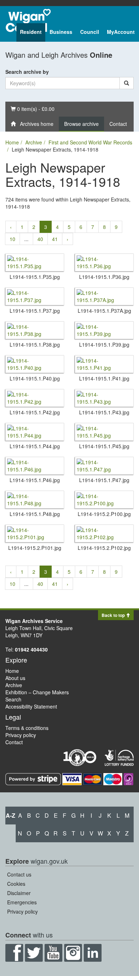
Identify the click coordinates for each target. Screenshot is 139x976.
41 (55, 238)
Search (13, 699)
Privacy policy (20, 735)
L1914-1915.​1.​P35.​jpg (35, 276)
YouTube (53, 953)
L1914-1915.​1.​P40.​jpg (35, 378)
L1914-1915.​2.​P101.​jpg (34, 547)
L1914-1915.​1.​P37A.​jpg (104, 310)
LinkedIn (93, 953)
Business (61, 31)
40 (40, 238)
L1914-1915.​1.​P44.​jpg (35, 446)
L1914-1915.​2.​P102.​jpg (104, 547)
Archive (33, 142)
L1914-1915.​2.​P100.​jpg (104, 513)
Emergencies (22, 902)
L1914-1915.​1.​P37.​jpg (35, 310)
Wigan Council (28, 20)
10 (12, 238)
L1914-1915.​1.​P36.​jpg (104, 276)
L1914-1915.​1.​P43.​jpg (104, 412)
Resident (31, 31)
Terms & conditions (26, 727)
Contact (118, 123)
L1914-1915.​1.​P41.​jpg (104, 378)
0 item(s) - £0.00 (32, 108)
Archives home (34, 123)
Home (12, 142)
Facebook (14, 953)
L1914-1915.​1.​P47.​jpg (104, 480)
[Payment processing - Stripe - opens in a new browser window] (33, 778)
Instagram (73, 953)
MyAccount (121, 31)
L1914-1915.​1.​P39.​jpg (104, 344)
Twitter (34, 953)
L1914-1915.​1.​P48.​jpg (35, 513)
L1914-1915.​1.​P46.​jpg (35, 480)
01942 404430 (31, 649)
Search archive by (27, 71)
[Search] (126, 83)
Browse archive (81, 123)
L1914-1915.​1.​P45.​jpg (104, 446)
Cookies (16, 883)
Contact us (19, 874)
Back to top (114, 615)
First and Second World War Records (90, 142)
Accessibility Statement (31, 706)
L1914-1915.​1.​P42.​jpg (35, 412)
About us (15, 677)
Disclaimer (19, 892)
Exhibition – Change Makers (37, 692)
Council (89, 31)
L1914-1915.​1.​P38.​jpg (35, 344)
